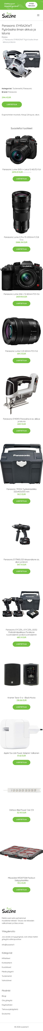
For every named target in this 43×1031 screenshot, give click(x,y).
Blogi (4, 996)
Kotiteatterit (7, 963)
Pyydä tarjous (31, 5)
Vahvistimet (6, 980)
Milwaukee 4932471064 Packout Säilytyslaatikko (21, 879)
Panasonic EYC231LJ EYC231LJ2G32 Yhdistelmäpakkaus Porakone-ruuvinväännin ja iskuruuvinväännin (21, 632)
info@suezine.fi (8, 945)
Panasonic (27, 88)
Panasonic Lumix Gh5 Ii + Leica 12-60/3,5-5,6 (22, 169)
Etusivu (5, 37)
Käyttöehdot (7, 1005)
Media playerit (7, 971)
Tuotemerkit (17, 88)
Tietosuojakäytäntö (10, 1009)
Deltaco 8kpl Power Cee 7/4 (21, 810)
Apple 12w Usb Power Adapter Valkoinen (21, 753)
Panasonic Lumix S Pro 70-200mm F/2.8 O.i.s (21, 238)
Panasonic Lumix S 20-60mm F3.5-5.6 (21, 351)
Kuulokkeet (6, 967)
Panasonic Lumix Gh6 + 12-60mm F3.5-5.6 (21, 294)
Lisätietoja (12, 104)
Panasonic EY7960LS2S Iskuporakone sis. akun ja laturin (21, 560)
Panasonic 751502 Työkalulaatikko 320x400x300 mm (22, 490)
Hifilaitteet (6, 958)
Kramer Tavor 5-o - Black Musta (21, 697)
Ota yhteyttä (7, 1000)
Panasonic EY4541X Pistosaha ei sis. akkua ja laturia (21, 420)
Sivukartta (6, 1014)
